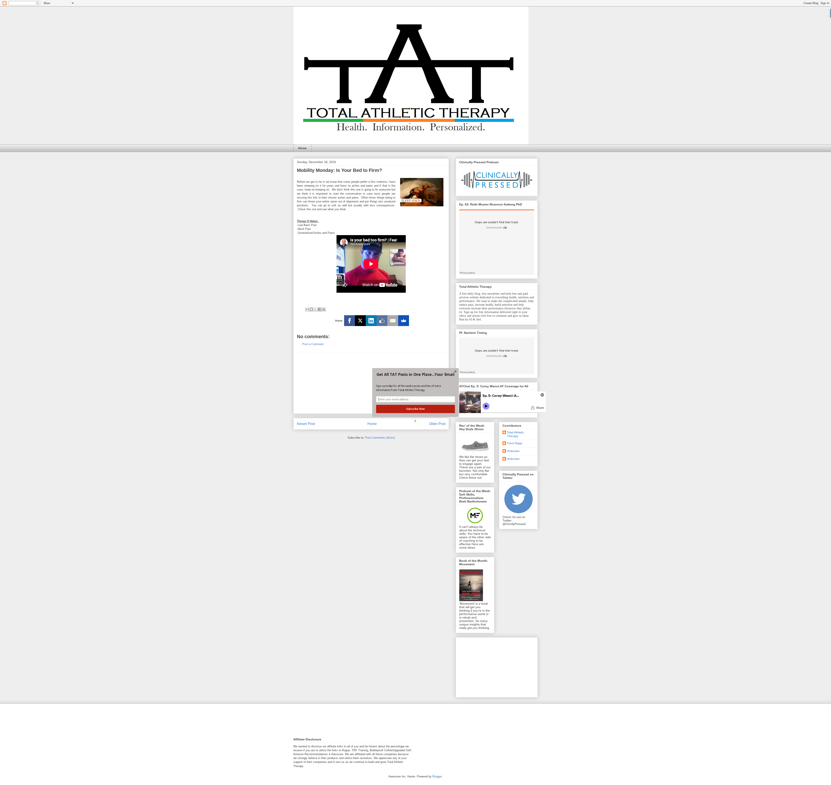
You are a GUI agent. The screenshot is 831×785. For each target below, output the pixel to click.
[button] (415, 374)
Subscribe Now (415, 409)
